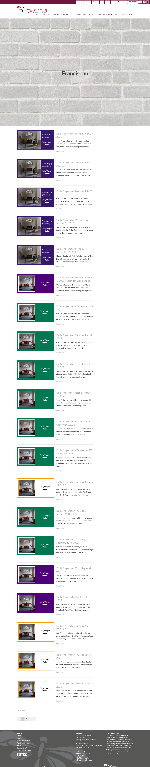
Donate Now (122, 2)
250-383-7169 (133, 2)
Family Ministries (79, 15)
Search (79, 2)
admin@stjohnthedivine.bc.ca (86, 740)
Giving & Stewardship (124, 15)
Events (114, 2)
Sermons (95, 2)
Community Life (103, 15)
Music (91, 15)
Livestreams (86, 2)
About (44, 15)
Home (36, 15)
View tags (21, 710)
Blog (102, 2)
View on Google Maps (84, 760)
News (107, 2)
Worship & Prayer (59, 15)
